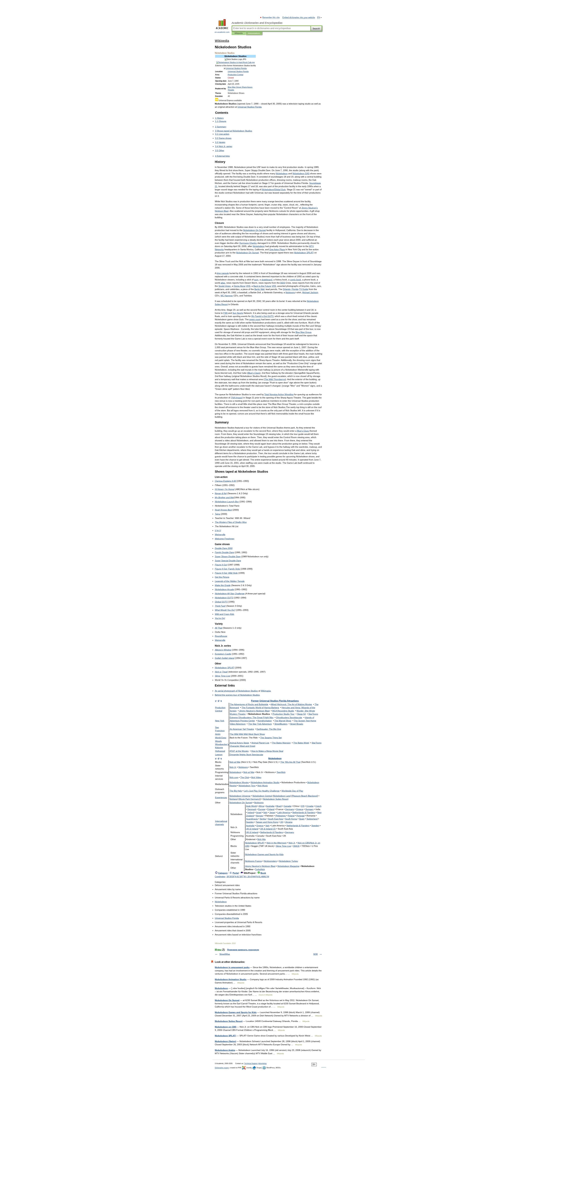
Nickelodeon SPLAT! (225, 1035)
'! (220, 618)
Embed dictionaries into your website (298, 17)
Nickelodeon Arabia (225, 1050)
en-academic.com (222, 32)
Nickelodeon (221, 988)
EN (318, 17)
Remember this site (271, 17)
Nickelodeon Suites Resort (229, 1021)
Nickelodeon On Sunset (227, 1000)
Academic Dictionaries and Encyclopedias (257, 22)
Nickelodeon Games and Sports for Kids (236, 1012)
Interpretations (254, 33)
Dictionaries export (222, 1068)
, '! (225, 489)
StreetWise (224, 954)
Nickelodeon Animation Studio (230, 979)
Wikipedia (238, 33)
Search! (316, 28)
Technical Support (250, 1063)
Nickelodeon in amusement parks (232, 967)
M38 (315, 954)
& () (268, 829)
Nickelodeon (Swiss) (225, 1041)
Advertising (262, 1063)
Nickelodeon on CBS (225, 1027)
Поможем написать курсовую (243, 949)
